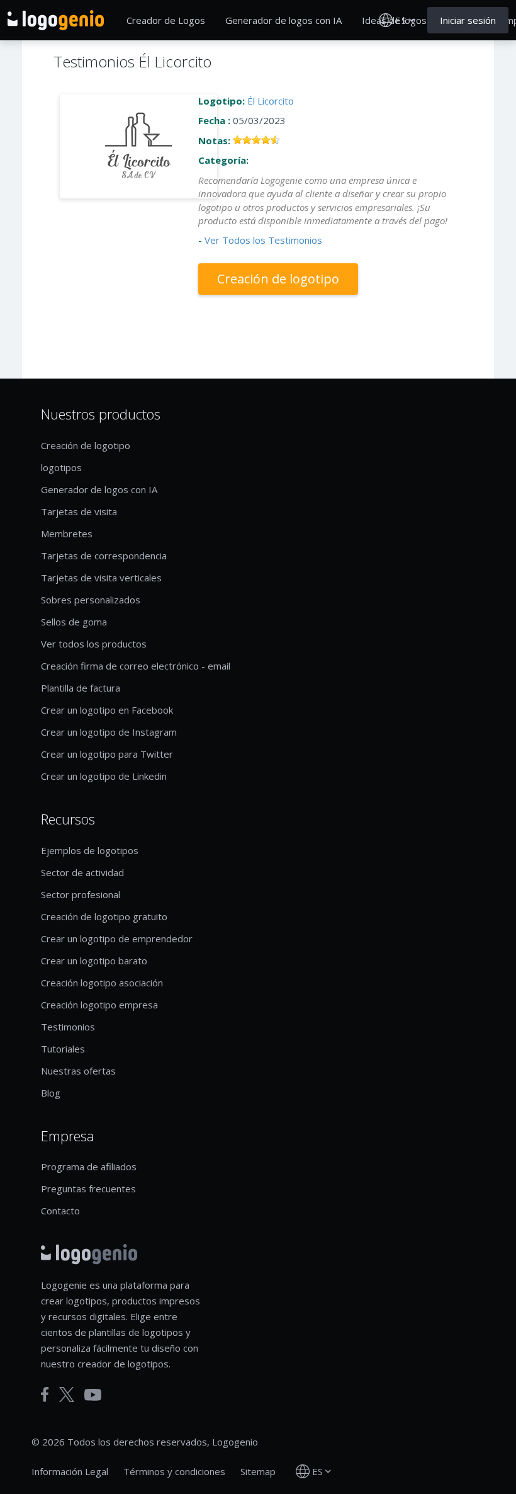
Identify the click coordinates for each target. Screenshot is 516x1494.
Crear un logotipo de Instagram (109, 732)
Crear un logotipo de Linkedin (104, 776)
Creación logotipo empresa (99, 1004)
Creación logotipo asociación (102, 982)
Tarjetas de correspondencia (104, 555)
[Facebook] (45, 1394)
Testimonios (68, 1026)
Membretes (67, 533)
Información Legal (69, 1471)
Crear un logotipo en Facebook (107, 710)
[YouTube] (92, 1395)
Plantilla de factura (80, 687)
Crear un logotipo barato (94, 960)
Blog (50, 1092)
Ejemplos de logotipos (89, 850)
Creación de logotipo (278, 278)
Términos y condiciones (174, 1471)
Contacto (60, 1210)
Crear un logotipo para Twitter (107, 754)
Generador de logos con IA (283, 20)
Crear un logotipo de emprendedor (117, 938)
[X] (66, 1394)
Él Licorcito (270, 100)
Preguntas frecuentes (88, 1188)
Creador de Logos (165, 20)
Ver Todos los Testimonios (263, 240)
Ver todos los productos (94, 643)
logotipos (61, 467)
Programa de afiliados (89, 1166)
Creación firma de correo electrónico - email (135, 665)
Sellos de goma (74, 621)
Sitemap (258, 1471)
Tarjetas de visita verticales (101, 577)
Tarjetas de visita (79, 511)
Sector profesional (80, 894)
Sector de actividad (82, 872)
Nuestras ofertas (78, 1070)
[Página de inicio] (56, 20)
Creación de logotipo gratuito (104, 916)
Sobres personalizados (90, 599)
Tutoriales (63, 1048)
